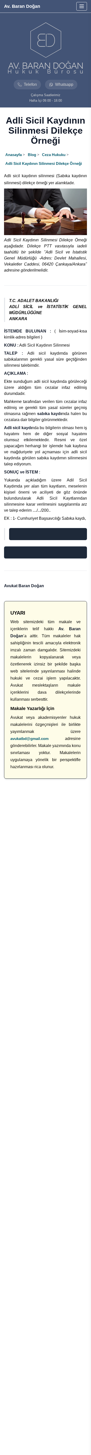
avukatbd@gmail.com (29, 738)
